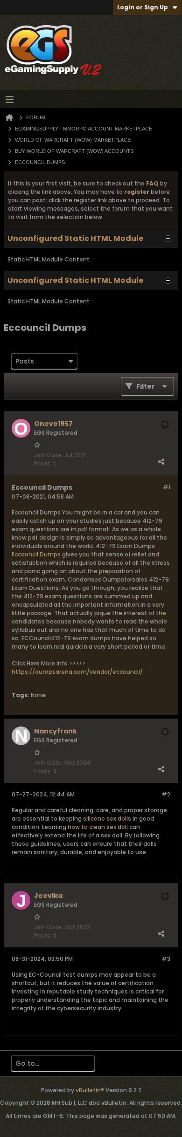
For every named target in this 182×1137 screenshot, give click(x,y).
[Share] (161, 461)
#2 (165, 794)
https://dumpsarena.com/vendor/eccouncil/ (77, 672)
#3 (165, 959)
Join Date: (48, 455)
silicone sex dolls (107, 818)
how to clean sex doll (98, 827)
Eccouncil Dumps (36, 554)
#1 (166, 487)
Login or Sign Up (142, 7)
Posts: (43, 463)
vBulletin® (90, 1090)
